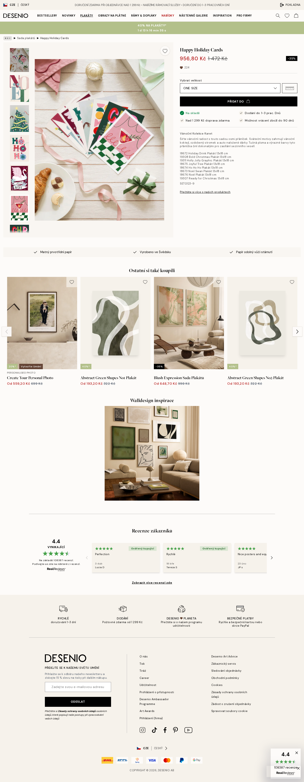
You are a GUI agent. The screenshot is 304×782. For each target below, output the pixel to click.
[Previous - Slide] (7, 332)
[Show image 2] (19, 88)
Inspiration (222, 15)
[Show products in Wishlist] (287, 16)
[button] (289, 88)
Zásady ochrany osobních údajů (77, 711)
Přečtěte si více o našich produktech (205, 192)
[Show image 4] (19, 148)
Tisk (142, 663)
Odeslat (78, 701)
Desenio (164, 770)
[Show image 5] (19, 178)
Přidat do (235, 101)
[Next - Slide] (297, 332)
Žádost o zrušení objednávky (231, 704)
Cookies (217, 685)
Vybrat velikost (191, 80)
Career (144, 678)
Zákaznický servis (223, 663)
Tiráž (143, 670)
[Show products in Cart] (296, 16)
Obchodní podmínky (225, 678)
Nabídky (168, 15)
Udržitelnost (148, 685)
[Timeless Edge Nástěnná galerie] (152, 453)
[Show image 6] (19, 208)
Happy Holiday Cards (54, 38)
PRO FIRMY (244, 15)
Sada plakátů (26, 38)
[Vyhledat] (277, 15)
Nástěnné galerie (193, 15)
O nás (144, 656)
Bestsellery (47, 15)
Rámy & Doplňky (143, 15)
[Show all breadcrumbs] (7, 38)
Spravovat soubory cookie (229, 711)
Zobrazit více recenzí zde (152, 582)
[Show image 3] (19, 118)
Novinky (68, 15)
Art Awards (147, 711)
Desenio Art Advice (224, 656)
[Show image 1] (19, 60)
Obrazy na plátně (112, 15)
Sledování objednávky (226, 670)
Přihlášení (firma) (151, 718)
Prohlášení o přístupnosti (157, 692)
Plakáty (86, 15)
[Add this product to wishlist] (165, 51)
